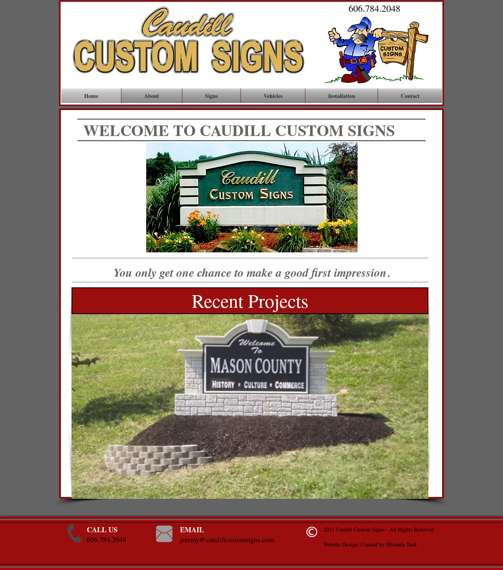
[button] (250, 393)
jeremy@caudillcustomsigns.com (227, 539)
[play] (412, 492)
